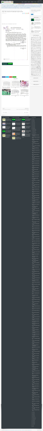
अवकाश (32, 37)
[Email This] (27, 13)
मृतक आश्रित (32, 59)
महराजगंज (15, 6)
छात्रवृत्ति (34, 44)
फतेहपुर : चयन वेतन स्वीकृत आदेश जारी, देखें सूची (15, 96)
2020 (32, 127)
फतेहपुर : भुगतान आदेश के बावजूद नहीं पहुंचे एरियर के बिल (24, 87)
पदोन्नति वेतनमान (34, 50)
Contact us (10, 0)
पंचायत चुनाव (37, 49)
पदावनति (40, 49)
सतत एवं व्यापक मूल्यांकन (37, 69)
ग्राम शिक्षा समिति (34, 43)
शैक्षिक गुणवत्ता (39, 68)
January (33, 419)
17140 (31, 36)
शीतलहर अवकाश (33, 68)
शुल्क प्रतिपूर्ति (37, 68)
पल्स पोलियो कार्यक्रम (35, 51)
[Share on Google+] (25, 13)
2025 (32, 121)
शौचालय (34, 69)
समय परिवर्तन (36, 70)
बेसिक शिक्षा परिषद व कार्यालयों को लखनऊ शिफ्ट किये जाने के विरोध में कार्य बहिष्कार (28, 131)
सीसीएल (34, 74)
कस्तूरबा (31, 41)
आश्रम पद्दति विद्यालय (35, 38)
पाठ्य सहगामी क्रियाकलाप (39, 51)
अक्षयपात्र (34, 36)
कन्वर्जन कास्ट (39, 40)
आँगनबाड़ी (34, 37)
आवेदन (31, 38)
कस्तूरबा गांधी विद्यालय (35, 41)
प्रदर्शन (33, 52)
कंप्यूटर (35, 40)
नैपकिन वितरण (38, 48)
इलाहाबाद (13, 4)
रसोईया (36, 60)
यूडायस (40, 59)
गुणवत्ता (34, 42)
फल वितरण (34, 55)
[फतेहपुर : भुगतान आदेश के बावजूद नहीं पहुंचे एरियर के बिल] (24, 86)
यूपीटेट (33, 60)
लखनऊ (33, 6)
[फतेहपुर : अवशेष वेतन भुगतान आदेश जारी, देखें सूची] (15, 86)
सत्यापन (40, 69)
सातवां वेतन (38, 73)
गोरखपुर (40, 4)
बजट (37, 55)
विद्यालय (40, 63)
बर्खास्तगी (39, 55)
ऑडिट (34, 40)
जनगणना (36, 44)
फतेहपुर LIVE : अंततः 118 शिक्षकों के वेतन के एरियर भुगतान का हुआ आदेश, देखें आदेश (6, 87)
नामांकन (32, 47)
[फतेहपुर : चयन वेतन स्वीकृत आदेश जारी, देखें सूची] (15, 94)
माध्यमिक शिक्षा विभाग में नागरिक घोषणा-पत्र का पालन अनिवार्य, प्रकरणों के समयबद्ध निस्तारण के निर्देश (37, 31)
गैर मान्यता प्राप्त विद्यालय (38, 42)
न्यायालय (31, 49)
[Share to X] (24, 13)
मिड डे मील (39, 58)
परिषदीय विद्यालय (37, 50)
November (33, 130)
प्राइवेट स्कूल (36, 54)
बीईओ (37, 56)
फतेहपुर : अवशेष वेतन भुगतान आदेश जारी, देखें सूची (15, 87)
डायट (36, 46)
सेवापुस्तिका (38, 74)
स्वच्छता (37, 75)
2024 (32, 122)
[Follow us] (40, 0)
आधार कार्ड (37, 37)
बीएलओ (40, 56)
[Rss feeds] (41, 0)
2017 (32, 421)
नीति (36, 48)
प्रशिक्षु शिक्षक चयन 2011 (38, 53)
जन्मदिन (37, 44)
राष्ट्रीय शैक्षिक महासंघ (37, 61)
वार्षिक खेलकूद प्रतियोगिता (33, 62)
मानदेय (35, 58)
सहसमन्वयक (32, 73)
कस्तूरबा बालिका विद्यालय (39, 41)
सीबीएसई (32, 74)
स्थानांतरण (34, 75)
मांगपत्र (32, 57)
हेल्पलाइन (40, 75)
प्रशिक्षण (38, 52)
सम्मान (37, 72)
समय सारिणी (39, 70)
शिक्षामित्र (37, 67)
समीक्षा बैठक (33, 72)
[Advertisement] (15, 19)
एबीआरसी (40, 39)
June (33, 413)
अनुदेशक (40, 36)
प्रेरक (32, 55)
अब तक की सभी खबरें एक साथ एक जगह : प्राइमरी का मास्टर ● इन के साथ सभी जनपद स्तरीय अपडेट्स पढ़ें (37, 20)
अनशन (38, 36)
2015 (32, 424)
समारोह (31, 72)
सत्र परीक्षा (32, 70)
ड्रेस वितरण (38, 46)
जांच (32, 45)
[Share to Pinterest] (28, 13)
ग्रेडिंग (36, 43)
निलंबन (35, 48)
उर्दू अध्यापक (36, 39)
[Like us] (38, 0)
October (33, 131)
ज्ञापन (33, 46)
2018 (32, 420)
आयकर (38, 37)
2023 (32, 123)
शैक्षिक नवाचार (32, 69)
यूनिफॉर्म (31, 60)
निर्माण (33, 48)
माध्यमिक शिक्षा (33, 58)
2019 (32, 128)
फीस (36, 55)
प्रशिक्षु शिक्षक (35, 53)
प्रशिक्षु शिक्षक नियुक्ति (33, 54)
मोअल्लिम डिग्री (38, 59)
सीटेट (40, 73)
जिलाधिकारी (35, 45)
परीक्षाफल (32, 51)
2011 (32, 425)
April (33, 415)
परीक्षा (40, 50)
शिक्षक (39, 65)
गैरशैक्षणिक (32, 43)
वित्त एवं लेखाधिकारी (36, 63)
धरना (34, 47)
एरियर (32, 40)
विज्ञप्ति (39, 62)
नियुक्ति (38, 47)
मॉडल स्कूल (35, 59)
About (4, 0)
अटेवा (35, 36)
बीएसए (32, 57)
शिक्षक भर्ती (38, 66)
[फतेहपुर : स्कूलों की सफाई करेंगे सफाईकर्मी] (6, 94)
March (33, 416)
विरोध (31, 65)
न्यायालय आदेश (34, 49)
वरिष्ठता (40, 61)
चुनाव (39, 43)
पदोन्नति (32, 50)
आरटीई (40, 37)
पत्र (38, 49)
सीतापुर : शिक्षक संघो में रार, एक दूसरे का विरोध (6, 109)
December (33, 129)
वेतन (38, 65)
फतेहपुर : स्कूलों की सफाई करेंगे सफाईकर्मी (6, 95)
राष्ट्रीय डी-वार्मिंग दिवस (39, 60)
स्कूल (32, 75)
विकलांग (37, 62)
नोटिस (40, 48)
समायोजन (40, 71)
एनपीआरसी (38, 39)
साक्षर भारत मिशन (35, 73)
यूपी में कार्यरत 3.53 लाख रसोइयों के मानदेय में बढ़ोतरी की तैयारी (8, 124)
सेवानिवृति (36, 74)
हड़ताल (38, 75)
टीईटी (35, 46)
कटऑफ (37, 40)
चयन (38, 43)
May (33, 414)
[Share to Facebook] (22, 13)
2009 (32, 426)
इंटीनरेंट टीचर (38, 38)
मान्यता (37, 58)
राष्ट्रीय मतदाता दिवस (33, 61)
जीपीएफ (37, 45)
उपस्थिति (33, 39)
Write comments (26, 112)
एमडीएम (31, 40)
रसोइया (35, 60)
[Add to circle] (39, 0)
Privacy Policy (7, 0)
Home (2, 0)
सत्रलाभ (34, 70)
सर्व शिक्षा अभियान (39, 72)
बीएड (38, 56)
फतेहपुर (23, 5)
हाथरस (28, 7)
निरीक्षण (32, 48)
